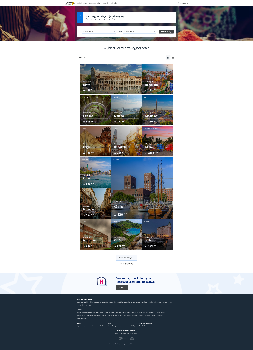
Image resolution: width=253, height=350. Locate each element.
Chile (91, 302)
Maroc (89, 326)
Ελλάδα (145, 312)
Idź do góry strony (126, 264)
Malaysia (119, 326)
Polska (117, 315)
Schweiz (160, 315)
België (79, 312)
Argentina (80, 302)
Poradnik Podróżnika (109, 3)
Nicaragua (157, 302)
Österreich (110, 315)
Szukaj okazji (166, 31)
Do (120, 31)
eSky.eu (116, 333)
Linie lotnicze (82, 3)
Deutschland (126, 312)
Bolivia (86, 302)
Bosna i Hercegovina (88, 312)
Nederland (97, 315)
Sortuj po (82, 57)
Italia (163, 312)
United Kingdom (82, 318)
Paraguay (88, 305)
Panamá (164, 302)
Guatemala (136, 302)
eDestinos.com (132, 333)
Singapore (127, 326)
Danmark (118, 312)
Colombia (105, 302)
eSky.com (123, 333)
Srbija (129, 315)
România (134, 315)
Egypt (78, 326)
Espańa (133, 312)
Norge (104, 315)
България (99, 312)
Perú (170, 302)
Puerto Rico (80, 305)
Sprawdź (122, 287)
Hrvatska (151, 312)
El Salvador (97, 302)
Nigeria (94, 326)
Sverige (141, 315)
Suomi (154, 315)
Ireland (158, 312)
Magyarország (81, 315)
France (139, 312)
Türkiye (133, 326)
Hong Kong (112, 326)
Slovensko (147, 315)
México (151, 302)
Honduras (144, 302)
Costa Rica (112, 302)
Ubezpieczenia (94, 3)
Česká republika (109, 312)
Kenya (83, 326)
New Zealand (143, 326)
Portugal (123, 315)
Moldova (90, 315)
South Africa (102, 326)
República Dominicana (124, 302)
